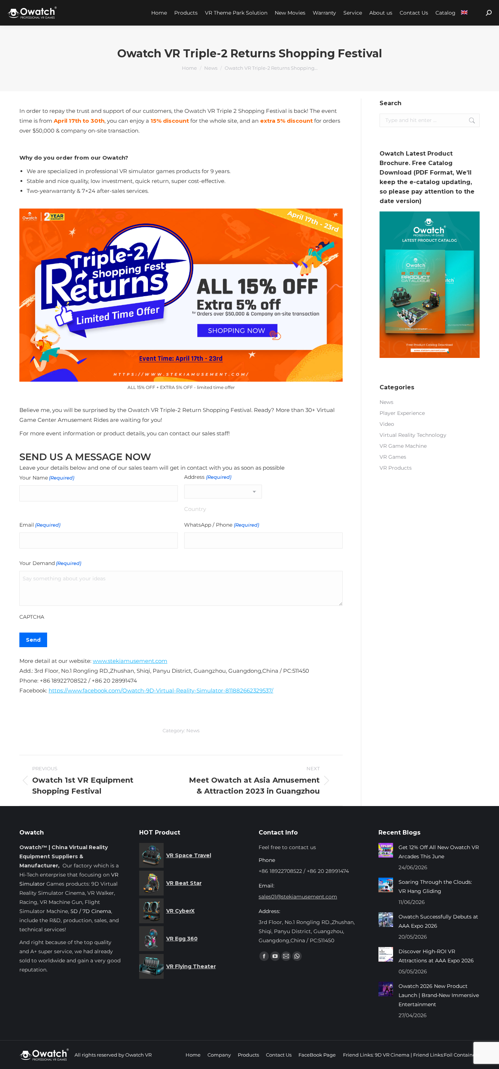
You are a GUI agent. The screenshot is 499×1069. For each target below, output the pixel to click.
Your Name (46, 477)
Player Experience (402, 413)
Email (39, 525)
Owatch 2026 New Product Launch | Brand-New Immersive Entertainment (439, 995)
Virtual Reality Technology (413, 435)
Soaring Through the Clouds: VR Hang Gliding (435, 886)
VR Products (396, 468)
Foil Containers (462, 1055)
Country (195, 508)
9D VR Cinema (392, 1055)
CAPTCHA (31, 617)
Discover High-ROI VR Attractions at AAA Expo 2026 (436, 956)
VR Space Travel (188, 855)
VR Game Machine (403, 446)
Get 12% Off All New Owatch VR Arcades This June (439, 852)
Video (387, 424)
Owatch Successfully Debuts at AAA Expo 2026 (438, 921)
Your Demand (50, 563)
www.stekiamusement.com (130, 660)
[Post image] (385, 850)
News (192, 730)
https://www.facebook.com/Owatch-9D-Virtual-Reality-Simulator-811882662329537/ (161, 690)
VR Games (393, 457)
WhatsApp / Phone (221, 525)
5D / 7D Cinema (91, 911)
